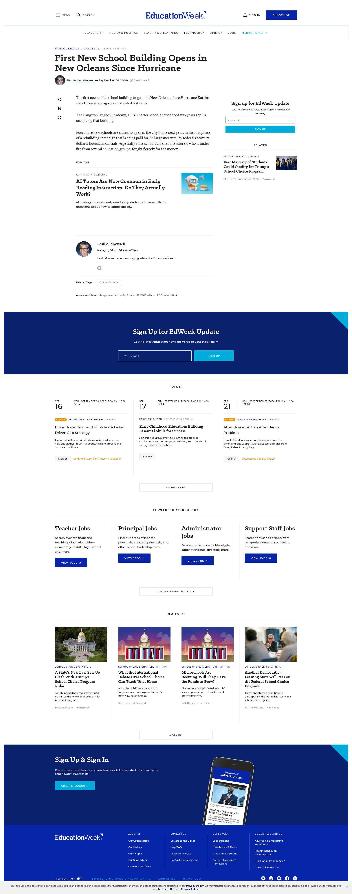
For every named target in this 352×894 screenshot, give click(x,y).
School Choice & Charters (77, 48)
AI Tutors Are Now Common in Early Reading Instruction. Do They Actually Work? (120, 187)
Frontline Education (110, 459)
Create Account (74, 785)
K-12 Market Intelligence (269, 861)
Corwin (271, 459)
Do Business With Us (268, 834)
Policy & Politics (123, 32)
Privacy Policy (192, 879)
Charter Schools (108, 282)
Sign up (214, 355)
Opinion (216, 32)
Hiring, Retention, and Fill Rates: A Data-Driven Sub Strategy (89, 430)
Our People (135, 853)
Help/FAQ (176, 847)
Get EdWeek (220, 834)
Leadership (94, 32)
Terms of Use (166, 879)
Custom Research (266, 867)
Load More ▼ (176, 735)
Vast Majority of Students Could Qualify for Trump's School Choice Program (246, 167)
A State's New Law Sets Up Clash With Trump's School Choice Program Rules (77, 679)
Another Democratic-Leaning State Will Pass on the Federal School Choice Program (267, 679)
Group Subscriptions (225, 853)
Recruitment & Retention (86, 419)
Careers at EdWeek (139, 866)
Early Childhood (150, 419)
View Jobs (70, 562)
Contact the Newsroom (184, 860)
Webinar (110, 419)
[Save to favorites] (59, 108)
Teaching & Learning (161, 32)
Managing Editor (107, 250)
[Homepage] (176, 15)
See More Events (176, 487)
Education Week (128, 250)
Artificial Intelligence (91, 174)
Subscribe (281, 15)
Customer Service (180, 853)
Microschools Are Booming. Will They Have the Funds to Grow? (204, 677)
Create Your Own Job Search (175, 591)
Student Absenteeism (251, 419)
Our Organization (138, 840)
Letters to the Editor (182, 840)
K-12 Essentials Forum (178, 419)
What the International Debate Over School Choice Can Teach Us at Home (141, 677)
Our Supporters (137, 860)
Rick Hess (124, 703)
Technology (194, 32)
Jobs (232, 32)
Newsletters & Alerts (225, 847)
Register (62, 459)
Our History (135, 847)
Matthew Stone (233, 179)
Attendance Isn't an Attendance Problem (252, 430)
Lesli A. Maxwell (83, 80)
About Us (134, 834)
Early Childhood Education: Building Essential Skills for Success (171, 428)
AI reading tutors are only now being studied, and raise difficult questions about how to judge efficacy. (121, 204)
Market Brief (253, 32)
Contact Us (178, 834)
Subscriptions (221, 840)
